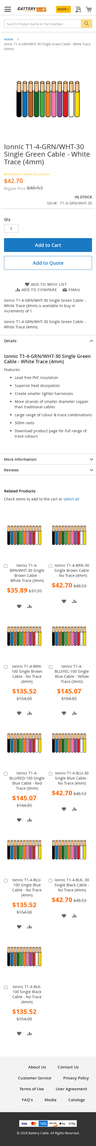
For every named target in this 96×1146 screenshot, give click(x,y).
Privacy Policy (76, 1078)
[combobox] (48, 23)
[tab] (48, 340)
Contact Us (68, 1067)
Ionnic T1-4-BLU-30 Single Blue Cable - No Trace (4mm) (72, 778)
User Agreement (71, 1089)
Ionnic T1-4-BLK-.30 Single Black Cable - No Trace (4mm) (71, 884)
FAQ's (27, 1100)
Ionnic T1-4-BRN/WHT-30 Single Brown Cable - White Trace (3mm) (27, 573)
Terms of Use (31, 1089)
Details (10, 340)
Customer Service (34, 1078)
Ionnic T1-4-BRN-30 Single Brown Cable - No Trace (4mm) (71, 570)
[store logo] (32, 9)
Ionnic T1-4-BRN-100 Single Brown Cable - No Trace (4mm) (26, 674)
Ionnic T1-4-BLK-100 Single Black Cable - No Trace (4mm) (27, 994)
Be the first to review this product (27, 174)
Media (51, 1100)
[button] (63, 9)
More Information (20, 459)
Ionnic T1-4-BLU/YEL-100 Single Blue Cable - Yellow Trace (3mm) (72, 674)
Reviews (11, 469)
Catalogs (76, 1100)
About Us (37, 1067)
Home (9, 39)
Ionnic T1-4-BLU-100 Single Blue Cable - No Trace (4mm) (27, 887)
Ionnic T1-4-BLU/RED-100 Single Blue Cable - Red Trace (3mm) (27, 780)
